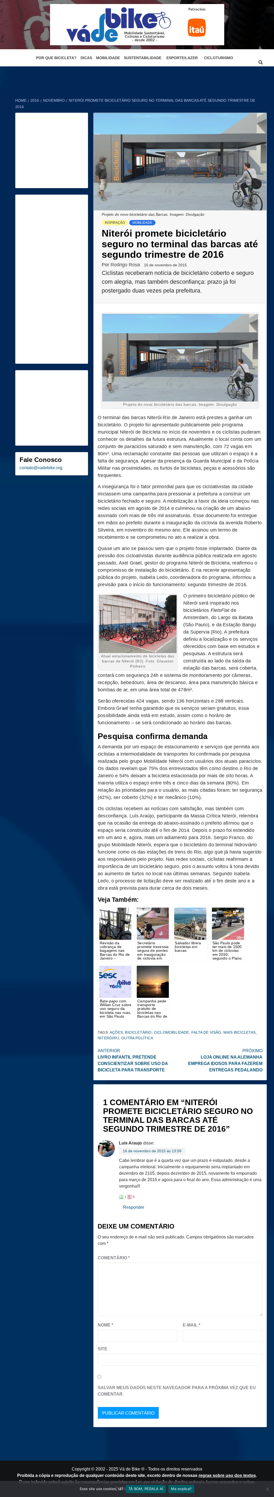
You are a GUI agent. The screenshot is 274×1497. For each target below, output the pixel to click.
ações (116, 1032)
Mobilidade (108, 58)
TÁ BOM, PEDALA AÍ (145, 1489)
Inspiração (115, 223)
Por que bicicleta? (56, 58)
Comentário (114, 1258)
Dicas (86, 58)
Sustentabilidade (142, 58)
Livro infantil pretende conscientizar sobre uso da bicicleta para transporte (133, 1060)
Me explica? (181, 1489)
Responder (133, 1207)
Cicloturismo (218, 58)
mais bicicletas (239, 1032)
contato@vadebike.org (41, 467)
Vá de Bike (129, 1469)
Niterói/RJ (108, 1038)
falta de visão (206, 1032)
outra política (137, 1038)
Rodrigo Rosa (126, 264)
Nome (105, 1325)
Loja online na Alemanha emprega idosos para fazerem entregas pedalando (225, 1060)
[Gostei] (121, 1197)
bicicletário (138, 1032)
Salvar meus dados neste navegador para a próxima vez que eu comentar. (177, 1390)
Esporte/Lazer (182, 58)
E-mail (191, 1325)
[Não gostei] (129, 1197)
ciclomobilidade (171, 1032)
